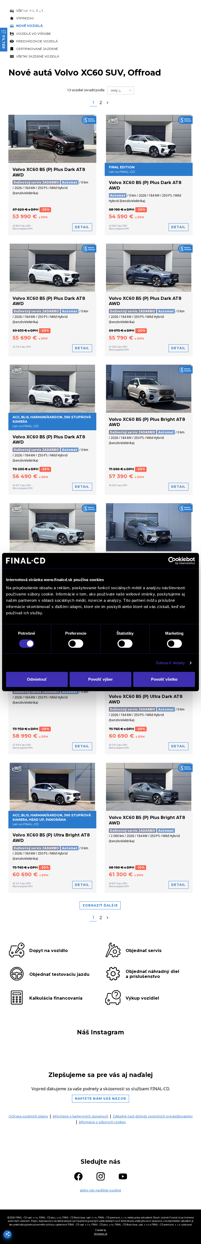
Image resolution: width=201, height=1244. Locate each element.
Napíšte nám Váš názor (100, 1098)
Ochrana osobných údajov (28, 1116)
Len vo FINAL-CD (52, 819)
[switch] (75, 643)
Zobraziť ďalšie (100, 905)
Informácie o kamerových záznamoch (80, 1116)
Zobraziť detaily (170, 663)
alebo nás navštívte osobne (100, 1190)
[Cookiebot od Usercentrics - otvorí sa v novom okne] (172, 561)
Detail (82, 227)
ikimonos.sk (100, 1233)
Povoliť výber (100, 679)
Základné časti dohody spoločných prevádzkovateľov (153, 1116)
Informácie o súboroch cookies (102, 1122)
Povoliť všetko (164, 679)
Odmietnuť (37, 679)
